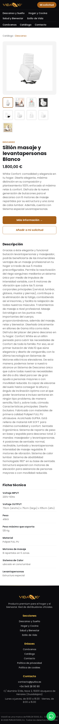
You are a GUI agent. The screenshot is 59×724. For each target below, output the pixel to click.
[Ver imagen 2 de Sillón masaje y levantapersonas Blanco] (19, 102)
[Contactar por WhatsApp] (51, 716)
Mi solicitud (47, 5)
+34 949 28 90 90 (29, 686)
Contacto (40, 24)
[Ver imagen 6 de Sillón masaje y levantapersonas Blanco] (19, 115)
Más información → (30, 220)
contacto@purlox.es (29, 681)
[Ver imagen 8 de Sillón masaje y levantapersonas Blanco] (43, 115)
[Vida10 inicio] (12, 5)
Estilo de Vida (35, 18)
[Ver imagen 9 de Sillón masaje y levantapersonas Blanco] (8, 127)
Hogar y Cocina (38, 13)
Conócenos (10, 24)
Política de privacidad (29, 663)
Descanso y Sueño (14, 13)
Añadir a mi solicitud (29, 230)
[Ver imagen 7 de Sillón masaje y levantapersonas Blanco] (31, 115)
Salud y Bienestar (13, 18)
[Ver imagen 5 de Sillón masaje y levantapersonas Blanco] (8, 115)
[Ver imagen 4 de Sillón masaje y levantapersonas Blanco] (43, 102)
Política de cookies (29, 667)
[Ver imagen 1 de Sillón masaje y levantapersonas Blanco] (8, 102)
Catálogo (25, 24)
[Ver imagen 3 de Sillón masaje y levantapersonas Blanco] (31, 102)
